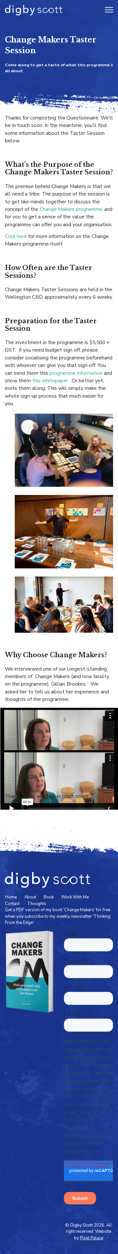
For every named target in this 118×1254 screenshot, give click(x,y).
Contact (12, 904)
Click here (16, 236)
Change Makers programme (71, 209)
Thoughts (36, 904)
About (30, 897)
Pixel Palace (91, 1238)
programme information (76, 373)
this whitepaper (49, 380)
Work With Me (75, 897)
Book (49, 897)
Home (11, 897)
